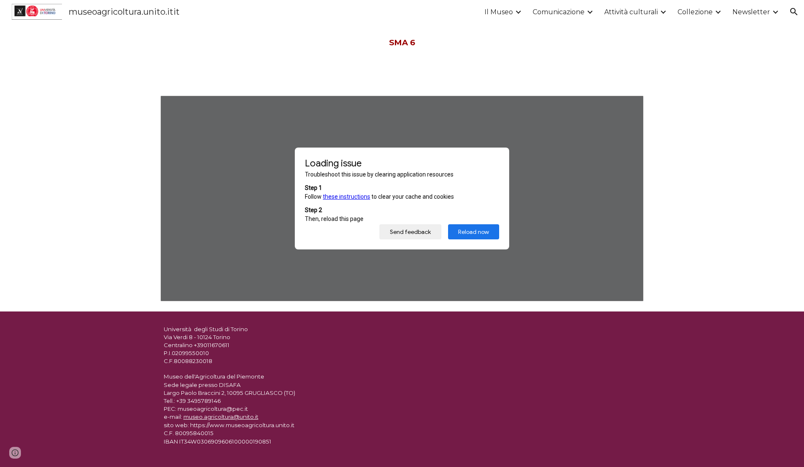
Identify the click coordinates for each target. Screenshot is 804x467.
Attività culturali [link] (631, 12)
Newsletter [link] (751, 12)
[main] (402, 43)
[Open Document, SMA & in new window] (628, 106)
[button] (794, 12)
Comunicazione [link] (559, 12)
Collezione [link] (695, 12)
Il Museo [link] (498, 12)
